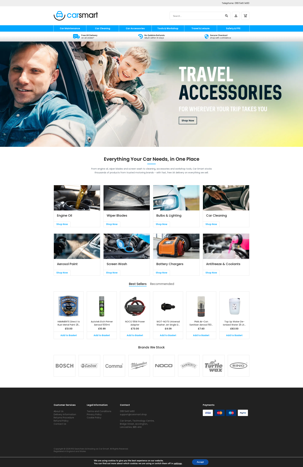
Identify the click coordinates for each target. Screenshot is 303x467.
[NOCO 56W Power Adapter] (135, 304)
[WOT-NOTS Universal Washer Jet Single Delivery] (168, 304)
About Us (58, 411)
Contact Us (60, 423)
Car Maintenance (70, 28)
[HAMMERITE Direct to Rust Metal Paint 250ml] (68, 304)
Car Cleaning (102, 28)
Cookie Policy (94, 417)
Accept (200, 462)
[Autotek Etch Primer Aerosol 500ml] (102, 304)
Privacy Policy (94, 414)
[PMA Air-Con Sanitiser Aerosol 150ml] (201, 304)
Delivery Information (65, 414)
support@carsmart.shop (133, 414)
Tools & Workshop (167, 28)
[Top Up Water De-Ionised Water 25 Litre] (234, 304)
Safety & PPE (233, 28)
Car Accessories (135, 28)
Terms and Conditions (99, 411)
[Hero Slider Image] (151, 94)
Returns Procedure (64, 417)
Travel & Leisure (200, 28)
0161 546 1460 (242, 3)
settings (178, 463)
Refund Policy (61, 420)
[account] (236, 16)
